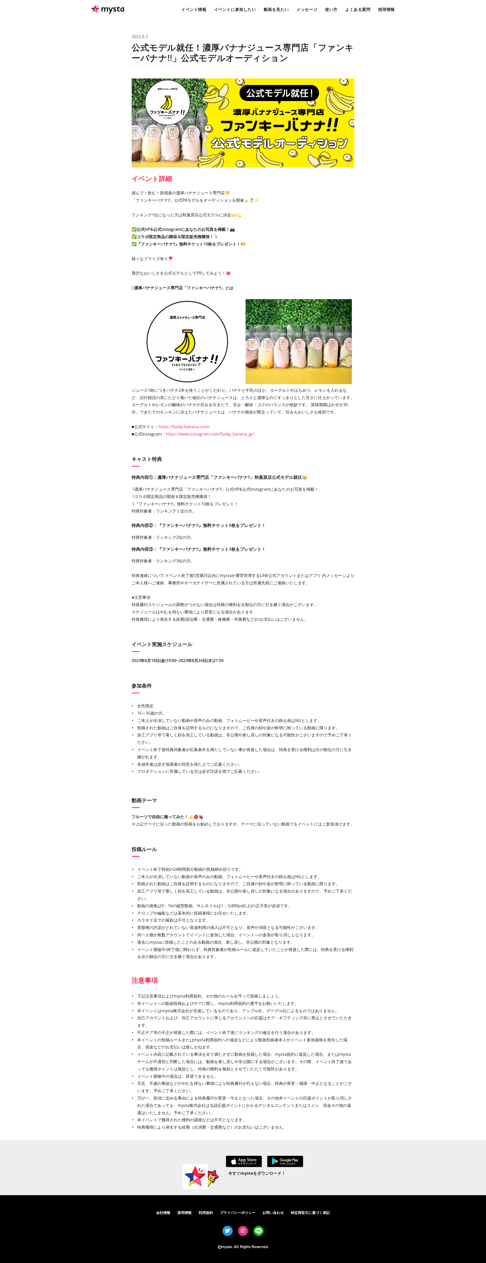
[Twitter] (227, 1231)
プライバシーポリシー (237, 1212)
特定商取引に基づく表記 (310, 1212)
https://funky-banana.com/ (184, 426)
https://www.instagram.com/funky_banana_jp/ (210, 434)
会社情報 (163, 1212)
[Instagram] (243, 1231)
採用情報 (184, 1212)
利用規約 (206, 1212)
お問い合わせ (273, 1212)
